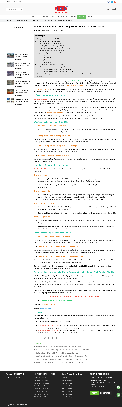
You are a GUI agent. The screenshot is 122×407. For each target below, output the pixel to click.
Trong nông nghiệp (46, 57)
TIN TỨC (81, 17)
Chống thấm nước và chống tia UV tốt (52, 46)
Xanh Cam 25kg (67, 383)
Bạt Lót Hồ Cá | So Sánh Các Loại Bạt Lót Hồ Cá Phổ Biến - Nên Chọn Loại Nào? (62, 356)
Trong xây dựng (45, 55)
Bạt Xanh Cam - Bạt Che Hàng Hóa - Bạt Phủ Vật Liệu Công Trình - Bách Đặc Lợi (22, 83)
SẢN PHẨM (55, 17)
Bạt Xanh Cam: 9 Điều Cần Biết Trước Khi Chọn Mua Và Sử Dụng (57, 353)
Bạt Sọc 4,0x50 (67, 380)
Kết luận (39, 76)
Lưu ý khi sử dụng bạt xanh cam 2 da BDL (50, 64)
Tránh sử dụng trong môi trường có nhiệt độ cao (55, 69)
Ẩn (44, 36)
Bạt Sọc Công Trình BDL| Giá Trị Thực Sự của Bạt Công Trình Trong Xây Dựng (23, 65)
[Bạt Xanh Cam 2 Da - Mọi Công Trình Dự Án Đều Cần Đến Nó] (61, 9)
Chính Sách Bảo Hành (41, 388)
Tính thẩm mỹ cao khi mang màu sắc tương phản (55, 48)
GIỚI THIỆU (44, 17)
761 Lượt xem (58, 30)
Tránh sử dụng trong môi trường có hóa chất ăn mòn (56, 71)
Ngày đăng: (39, 30)
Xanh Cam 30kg (67, 388)
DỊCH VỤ (73, 17)
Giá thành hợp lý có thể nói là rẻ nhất (52, 50)
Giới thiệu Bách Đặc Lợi (41, 397)
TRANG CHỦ (33, 17)
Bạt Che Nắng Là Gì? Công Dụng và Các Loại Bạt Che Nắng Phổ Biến (58, 346)
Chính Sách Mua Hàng (41, 380)
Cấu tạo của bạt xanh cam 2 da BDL (48, 39)
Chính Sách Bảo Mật (40, 378)
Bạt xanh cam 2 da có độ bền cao (50, 43)
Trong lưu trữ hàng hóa (47, 60)
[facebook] (109, 1)
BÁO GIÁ (64, 17)
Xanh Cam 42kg (67, 391)
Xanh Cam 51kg (67, 397)
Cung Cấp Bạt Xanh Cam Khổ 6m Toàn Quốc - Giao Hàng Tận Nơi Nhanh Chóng (61, 359)
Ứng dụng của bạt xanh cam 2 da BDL (49, 53)
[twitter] (112, 1)
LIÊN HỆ (90, 17)
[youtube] (115, 1)
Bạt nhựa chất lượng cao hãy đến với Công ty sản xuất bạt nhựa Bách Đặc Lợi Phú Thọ (65, 74)
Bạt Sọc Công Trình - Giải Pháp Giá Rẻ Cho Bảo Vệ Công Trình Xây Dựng (22, 74)
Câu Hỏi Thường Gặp (41, 394)
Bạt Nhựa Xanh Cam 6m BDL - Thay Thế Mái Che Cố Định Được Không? (59, 362)
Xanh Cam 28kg (67, 386)
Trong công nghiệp (46, 62)
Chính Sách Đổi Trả (40, 386)
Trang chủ (9, 20)
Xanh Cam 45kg (67, 394)
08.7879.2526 (17, 1)
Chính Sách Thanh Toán (41, 383)
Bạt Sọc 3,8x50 (67, 378)
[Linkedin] (48, 338)
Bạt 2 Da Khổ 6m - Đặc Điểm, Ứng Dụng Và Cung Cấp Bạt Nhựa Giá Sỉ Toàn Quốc (62, 350)
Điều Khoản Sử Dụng (41, 391)
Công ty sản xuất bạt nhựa (22, 20)
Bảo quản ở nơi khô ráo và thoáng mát (52, 67)
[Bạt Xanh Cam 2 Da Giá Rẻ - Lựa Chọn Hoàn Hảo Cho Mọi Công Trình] (41, 338)
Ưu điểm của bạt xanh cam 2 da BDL (48, 41)
